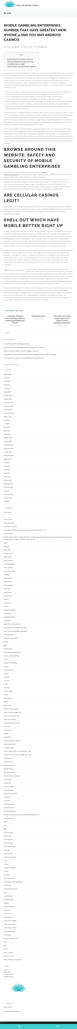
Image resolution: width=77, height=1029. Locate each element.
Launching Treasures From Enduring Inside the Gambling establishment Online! (15, 319)
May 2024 (7, 385)
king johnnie (7, 737)
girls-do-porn (8, 705)
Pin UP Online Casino (9, 846)
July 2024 (7, 378)
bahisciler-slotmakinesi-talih (12, 624)
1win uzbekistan (8, 533)
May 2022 (7, 469)
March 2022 (7, 477)
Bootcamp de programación (12, 652)
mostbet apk (8, 758)
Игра (5, 945)
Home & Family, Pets (10, 719)
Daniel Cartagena (13, 47)
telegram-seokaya (9, 906)
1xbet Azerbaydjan (9, 564)
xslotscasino (7, 935)
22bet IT (6, 599)
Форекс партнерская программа (13, 959)
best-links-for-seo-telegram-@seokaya (15, 631)
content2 (6, 677)
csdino (6, 684)
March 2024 (7, 392)
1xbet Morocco (8, 581)
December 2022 (8, 445)
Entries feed (7, 972)
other (5, 825)
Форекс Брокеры (8, 952)
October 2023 (8, 409)
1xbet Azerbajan (8, 560)
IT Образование (8, 730)
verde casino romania (10, 927)
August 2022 (7, 459)
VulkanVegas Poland (9, 931)
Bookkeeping (8, 649)
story (5, 892)
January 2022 (8, 480)
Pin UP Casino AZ (8, 839)
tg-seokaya (7, 910)
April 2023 (7, 431)
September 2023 (9, 413)
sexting (6, 871)
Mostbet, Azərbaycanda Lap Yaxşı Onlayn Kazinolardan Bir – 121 (22, 814)
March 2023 (7, 434)
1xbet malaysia (8, 578)
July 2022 (7, 462)
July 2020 (7, 501)
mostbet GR (7, 783)
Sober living (7, 885)
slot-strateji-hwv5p (9, 878)
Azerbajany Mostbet (10, 617)
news (5, 822)
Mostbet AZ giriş (8, 769)
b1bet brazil (7, 620)
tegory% (6, 903)
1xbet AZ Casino (8, 553)
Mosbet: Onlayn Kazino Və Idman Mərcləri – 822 (17, 751)
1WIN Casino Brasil (9, 523)
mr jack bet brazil (9, 818)
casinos (6, 666)
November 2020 (8, 494)
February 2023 (8, 438)
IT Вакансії (7, 726)
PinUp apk (7, 850)
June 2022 (7, 466)
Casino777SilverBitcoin (11, 663)
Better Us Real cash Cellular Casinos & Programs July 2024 (21, 351)
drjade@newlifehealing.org (11, 1011)
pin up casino (8, 836)
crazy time (7, 680)
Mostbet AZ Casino (9, 765)
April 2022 (7, 473)
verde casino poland (10, 924)
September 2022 (9, 455)
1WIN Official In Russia (10, 526)
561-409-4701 (8, 1007)
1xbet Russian (8, 592)
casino (6, 659)
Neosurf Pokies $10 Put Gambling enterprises (17, 344)
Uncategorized (42, 47)
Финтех (6, 949)
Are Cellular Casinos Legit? (15, 64)
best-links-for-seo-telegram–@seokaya (15, 627)
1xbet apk (6, 546)
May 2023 (7, 427)
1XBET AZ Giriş (8, 557)
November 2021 (8, 487)
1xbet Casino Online (9, 571)
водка (5, 942)
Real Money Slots (38, 316)
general (6, 702)
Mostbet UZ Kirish (9, 807)
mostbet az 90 (8, 762)
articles (6, 606)
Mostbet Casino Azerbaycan (12, 776)
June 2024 (7, 381)
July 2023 (7, 420)
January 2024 (8, 399)
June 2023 (7, 423)
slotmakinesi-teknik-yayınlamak (13, 882)
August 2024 (7, 374)
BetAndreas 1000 (9, 634)
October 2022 (8, 452)
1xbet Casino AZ (8, 567)
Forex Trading (8, 698)
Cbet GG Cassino (9, 670)
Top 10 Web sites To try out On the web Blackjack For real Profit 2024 (24, 358)
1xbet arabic (7, 550)
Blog (5, 645)
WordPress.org (8, 976)
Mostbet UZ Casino (9, 804)
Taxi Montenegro (9, 899)
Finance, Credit (8, 691)
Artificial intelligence (10, 610)
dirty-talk (6, 687)
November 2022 (8, 448)
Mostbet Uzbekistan (10, 811)
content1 (6, 673)
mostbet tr (7, 797)
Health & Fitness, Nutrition (11, 709)
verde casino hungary (10, 920)
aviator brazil (7, 613)
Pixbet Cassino (8, 853)
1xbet (5, 543)
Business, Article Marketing (11, 656)
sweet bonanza (8, 896)
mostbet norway (8, 790)
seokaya (6, 864)
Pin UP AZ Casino (8, 832)
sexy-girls (7, 875)
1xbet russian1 (8, 596)
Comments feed (9, 974)
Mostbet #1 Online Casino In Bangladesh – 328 (17, 755)
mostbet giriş (8, 779)
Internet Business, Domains (12, 723)
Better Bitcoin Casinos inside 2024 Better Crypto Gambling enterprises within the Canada (30, 354)
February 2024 (8, 395)
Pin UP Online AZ (8, 843)
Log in (5, 970)
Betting (6, 642)
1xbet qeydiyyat (8, 585)
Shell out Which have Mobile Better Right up (21, 66)
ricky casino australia (10, 857)
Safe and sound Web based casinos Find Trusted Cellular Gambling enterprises (62, 319)
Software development (10, 889)
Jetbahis (6, 733)
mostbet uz (7, 800)
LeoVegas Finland (9, 747)
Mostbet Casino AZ (9, 772)
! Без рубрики (7, 512)
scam (5, 860)
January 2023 (8, 441)
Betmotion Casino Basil (11, 638)
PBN (5, 829)
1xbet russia (7, 589)
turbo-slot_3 (8, 913)
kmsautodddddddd (10, 744)
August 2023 (7, 416)
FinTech (6, 694)
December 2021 (8, 484)
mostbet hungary (9, 786)
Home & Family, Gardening (11, 716)
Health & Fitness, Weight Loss (12, 712)
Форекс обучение (9, 956)
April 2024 (7, 388)
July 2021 (6, 491)
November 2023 (8, 406)
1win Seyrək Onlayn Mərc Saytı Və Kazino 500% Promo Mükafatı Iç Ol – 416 (25, 530)
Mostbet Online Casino (10, 793)
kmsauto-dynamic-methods (12, 740)
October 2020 (8, 498)
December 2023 (8, 402)
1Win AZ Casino (8, 519)
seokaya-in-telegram (10, 868)
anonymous (7, 603)
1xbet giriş (7, 574)
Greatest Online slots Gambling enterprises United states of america (24, 347)
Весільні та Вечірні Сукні (11, 938)
